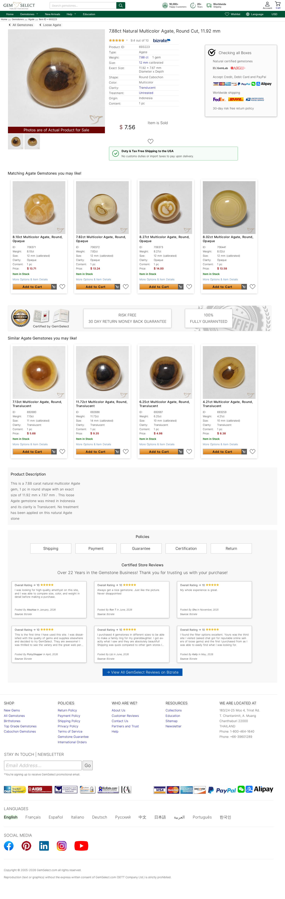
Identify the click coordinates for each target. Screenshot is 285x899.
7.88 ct (144, 57)
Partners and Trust (125, 726)
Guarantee (141, 548)
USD (274, 14)
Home (10, 14)
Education (89, 14)
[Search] (120, 5)
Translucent (147, 87)
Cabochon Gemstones (20, 731)
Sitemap (172, 721)
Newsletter (173, 726)
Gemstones (29, 14)
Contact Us (120, 721)
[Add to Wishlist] (151, 141)
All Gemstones (14, 716)
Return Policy (67, 710)
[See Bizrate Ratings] (162, 40)
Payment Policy (69, 716)
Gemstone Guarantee (73, 737)
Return (231, 548)
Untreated (146, 93)
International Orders (72, 742)
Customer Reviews (125, 716)
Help (71, 14)
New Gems (12, 710)
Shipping (50, 548)
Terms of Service (70, 731)
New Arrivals (52, 14)
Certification (186, 548)
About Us (118, 710)
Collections (174, 710)
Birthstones (12, 721)
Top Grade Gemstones (20, 726)
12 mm (143, 62)
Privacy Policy (68, 726)
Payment (96, 548)
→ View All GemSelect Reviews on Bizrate (142, 672)
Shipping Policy (69, 721)
